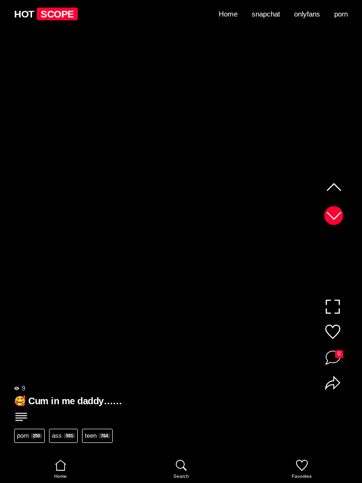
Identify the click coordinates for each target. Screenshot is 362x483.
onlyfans (307, 14)
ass (62, 435)
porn (341, 14)
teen (96, 435)
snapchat (266, 14)
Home (228, 14)
